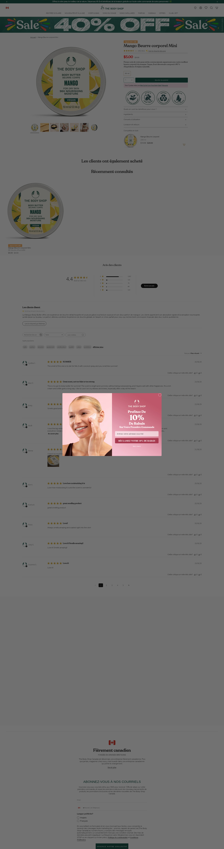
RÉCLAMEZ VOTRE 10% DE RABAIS (136, 440)
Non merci (137, 446)
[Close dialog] (160, 395)
